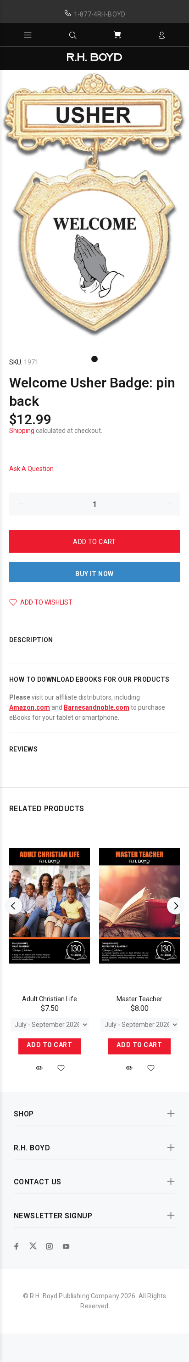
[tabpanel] (94, 206)
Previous (13, 905)
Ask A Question (31, 468)
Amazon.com (29, 707)
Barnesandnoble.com (96, 707)
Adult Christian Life (49, 999)
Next (175, 905)
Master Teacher (139, 999)
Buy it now (94, 573)
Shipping (21, 430)
